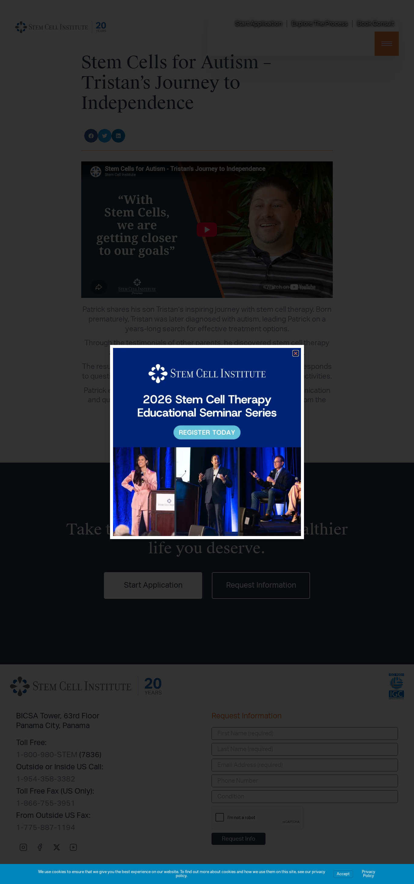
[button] (295, 353)
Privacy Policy (368, 874)
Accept (343, 874)
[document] (207, 442)
